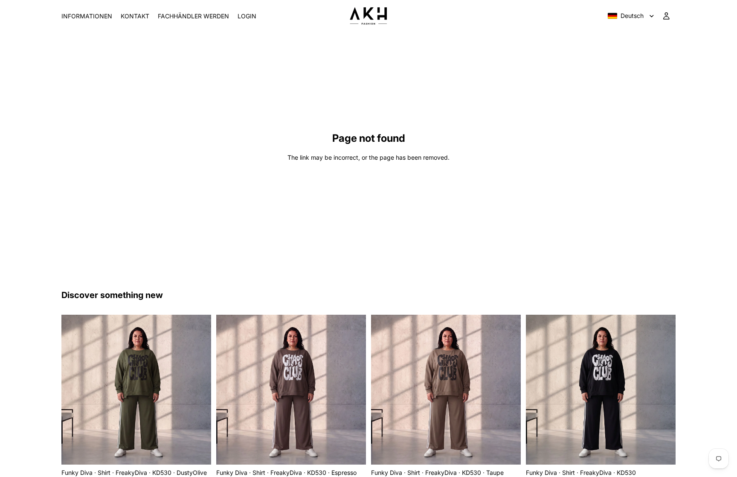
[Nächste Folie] (198, 389)
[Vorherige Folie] (74, 389)
